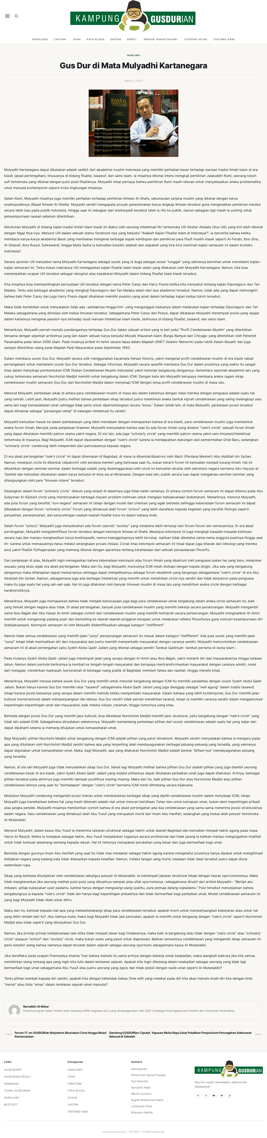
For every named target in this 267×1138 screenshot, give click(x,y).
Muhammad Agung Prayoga (148, 1075)
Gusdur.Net (13, 1069)
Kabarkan (11, 1083)
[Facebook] (198, 1095)
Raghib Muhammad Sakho (147, 1100)
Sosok (72, 1097)
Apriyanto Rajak (141, 1087)
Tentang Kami (224, 39)
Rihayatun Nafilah (142, 1112)
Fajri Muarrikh (139, 1081)
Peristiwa (75, 1083)
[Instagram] (206, 1095)
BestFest (11, 1104)
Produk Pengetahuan (160, 39)
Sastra (115, 39)
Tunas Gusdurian (17, 1090)
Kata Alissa (96, 39)
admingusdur (139, 1068)
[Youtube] (213, 1095)
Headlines (40, 39)
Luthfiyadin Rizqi (141, 1106)
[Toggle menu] (7, 16)
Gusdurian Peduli (17, 1076)
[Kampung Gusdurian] (132, 16)
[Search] (16, 16)
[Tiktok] (229, 1095)
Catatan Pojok (196, 39)
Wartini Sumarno (141, 1093)
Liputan (60, 39)
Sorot (132, 39)
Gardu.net (12, 1097)
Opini (77, 39)
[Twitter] (221, 1095)
